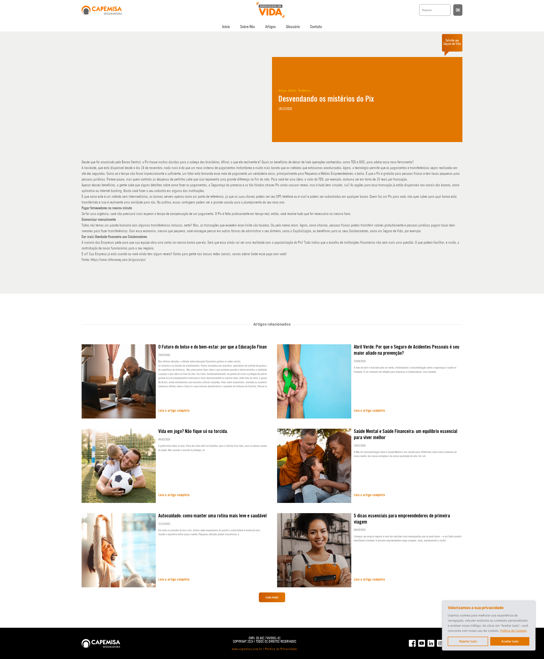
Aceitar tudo (509, 641)
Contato (316, 26)
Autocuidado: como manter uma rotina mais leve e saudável (212, 516)
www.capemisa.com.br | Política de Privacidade (264, 649)
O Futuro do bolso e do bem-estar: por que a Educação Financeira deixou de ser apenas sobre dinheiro (250, 347)
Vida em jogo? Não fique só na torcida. (193, 431)
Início (226, 26)
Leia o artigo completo (174, 410)
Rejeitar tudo (468, 641)
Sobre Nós (247, 26)
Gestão (292, 90)
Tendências (304, 90)
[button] (272, 597)
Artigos (270, 26)
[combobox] (435, 10)
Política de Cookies (513, 630)
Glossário (293, 26)
